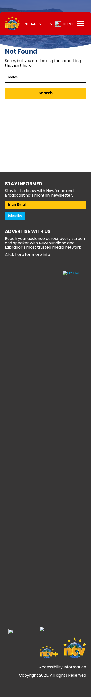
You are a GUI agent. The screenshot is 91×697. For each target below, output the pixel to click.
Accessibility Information (62, 667)
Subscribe (15, 215)
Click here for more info (27, 254)
